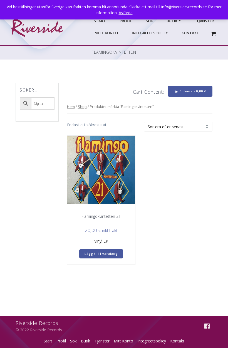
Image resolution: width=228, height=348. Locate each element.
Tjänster (205, 20)
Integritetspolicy (150, 32)
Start (100, 20)
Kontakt (190, 32)
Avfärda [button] (126, 12)
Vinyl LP (101, 241)
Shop (82, 106)
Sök (149, 20)
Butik (172, 20)
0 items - (192, 91)
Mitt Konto (106, 32)
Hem (71, 106)
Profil (126, 20)
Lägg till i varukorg (101, 254)
